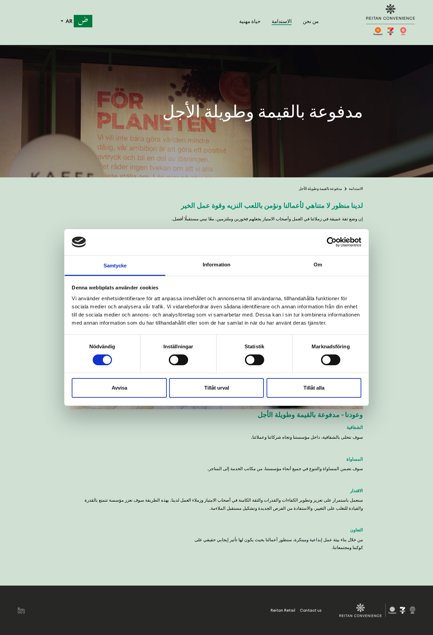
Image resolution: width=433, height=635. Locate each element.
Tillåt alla (313, 388)
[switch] (178, 359)
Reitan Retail (283, 610)
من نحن (310, 21)
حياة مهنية (249, 21)
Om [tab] (318, 264)
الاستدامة (282, 21)
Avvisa (119, 388)
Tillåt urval (216, 388)
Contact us (310, 610)
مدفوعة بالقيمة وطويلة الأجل (320, 188)
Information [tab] (216, 264)
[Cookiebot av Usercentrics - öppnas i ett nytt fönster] (331, 242)
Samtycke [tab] (115, 265)
